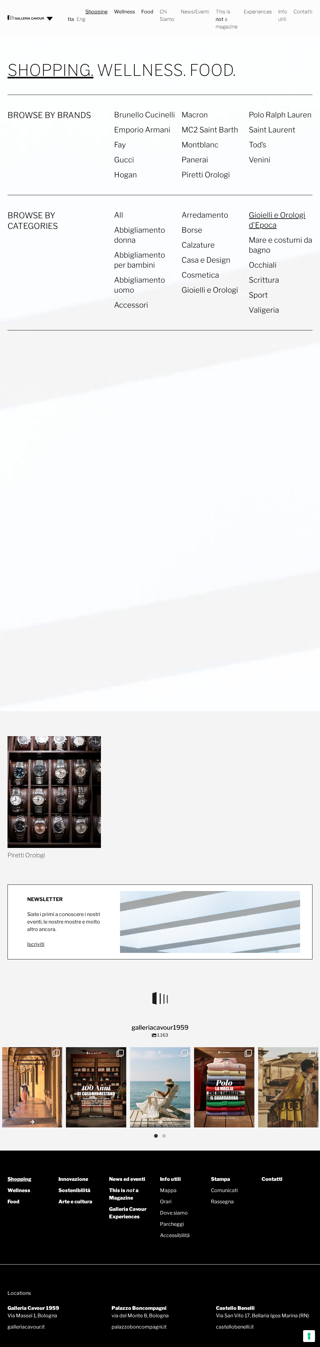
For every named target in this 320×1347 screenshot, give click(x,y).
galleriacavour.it (26, 1327)
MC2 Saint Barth (210, 129)
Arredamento (205, 215)
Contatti (302, 12)
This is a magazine (227, 19)
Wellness (124, 12)
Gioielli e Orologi (210, 290)
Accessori (131, 305)
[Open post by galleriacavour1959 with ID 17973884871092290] (96, 1087)
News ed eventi (127, 1179)
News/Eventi (195, 12)
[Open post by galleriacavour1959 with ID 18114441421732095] (288, 1087)
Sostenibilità (74, 1190)
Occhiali (263, 265)
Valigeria (264, 309)
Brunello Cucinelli (144, 114)
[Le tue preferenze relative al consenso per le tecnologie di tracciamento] (309, 1336)
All (118, 215)
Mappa (168, 1190)
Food (147, 12)
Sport (258, 295)
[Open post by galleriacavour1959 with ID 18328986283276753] (224, 1087)
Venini (259, 159)
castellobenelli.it (235, 1327)
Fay (120, 144)
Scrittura (264, 280)
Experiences (258, 12)
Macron (195, 114)
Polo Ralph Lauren (280, 114)
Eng (81, 19)
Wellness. (141, 70)
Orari (166, 1202)
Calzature (198, 245)
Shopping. (50, 70)
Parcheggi (172, 1224)
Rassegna (222, 1202)
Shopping (96, 12)
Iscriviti (35, 944)
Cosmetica (200, 275)
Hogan (125, 174)
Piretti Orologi (206, 174)
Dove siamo (174, 1213)
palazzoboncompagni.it (139, 1327)
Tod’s (257, 144)
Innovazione (73, 1179)
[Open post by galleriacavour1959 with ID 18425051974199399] (32, 1087)
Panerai (195, 159)
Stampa (220, 1179)
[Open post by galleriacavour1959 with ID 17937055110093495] (160, 1087)
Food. (212, 70)
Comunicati (224, 1190)
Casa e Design (206, 260)
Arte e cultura (75, 1202)
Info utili (170, 1179)
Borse (192, 230)
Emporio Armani (142, 129)
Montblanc (200, 144)
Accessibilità (175, 1235)
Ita (71, 19)
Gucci (124, 159)
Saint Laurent (272, 129)
